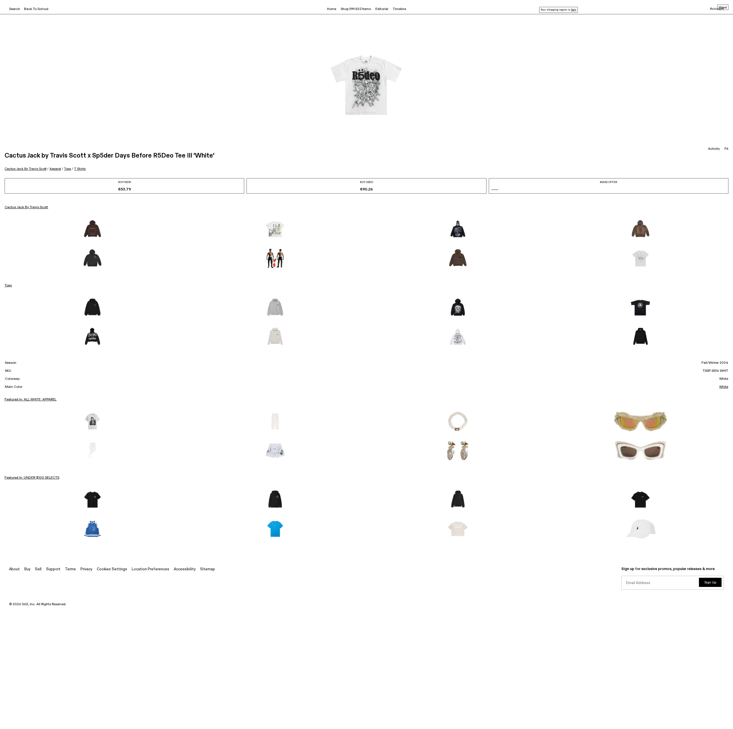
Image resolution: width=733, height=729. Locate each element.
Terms (70, 569)
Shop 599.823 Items (356, 9)
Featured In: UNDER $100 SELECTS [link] (32, 478)
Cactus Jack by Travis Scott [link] (26, 207)
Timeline (399, 9)
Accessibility (185, 569)
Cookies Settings (112, 569)
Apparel (55, 168)
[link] (92, 229)
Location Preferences (150, 569)
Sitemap (207, 569)
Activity (714, 149)
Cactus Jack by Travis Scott (25, 168)
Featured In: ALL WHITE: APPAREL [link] (30, 399)
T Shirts (80, 168)
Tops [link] (8, 285)
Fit (726, 149)
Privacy (86, 569)
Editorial (381, 9)
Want (723, 7)
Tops (67, 168)
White (723, 387)
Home (331, 9)
